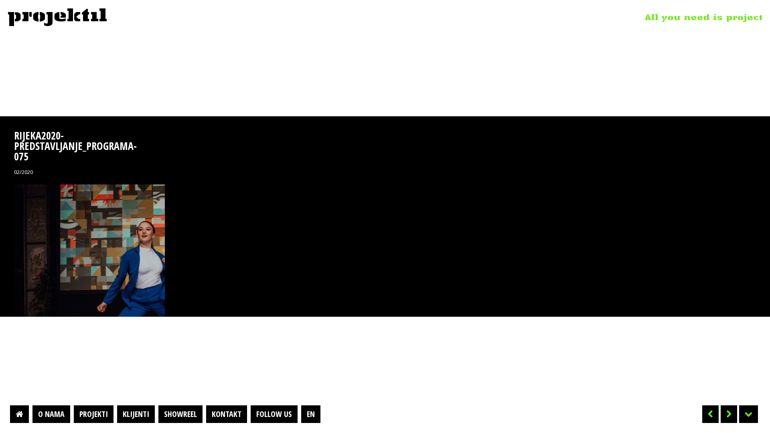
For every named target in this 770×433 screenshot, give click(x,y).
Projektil (57, 17)
